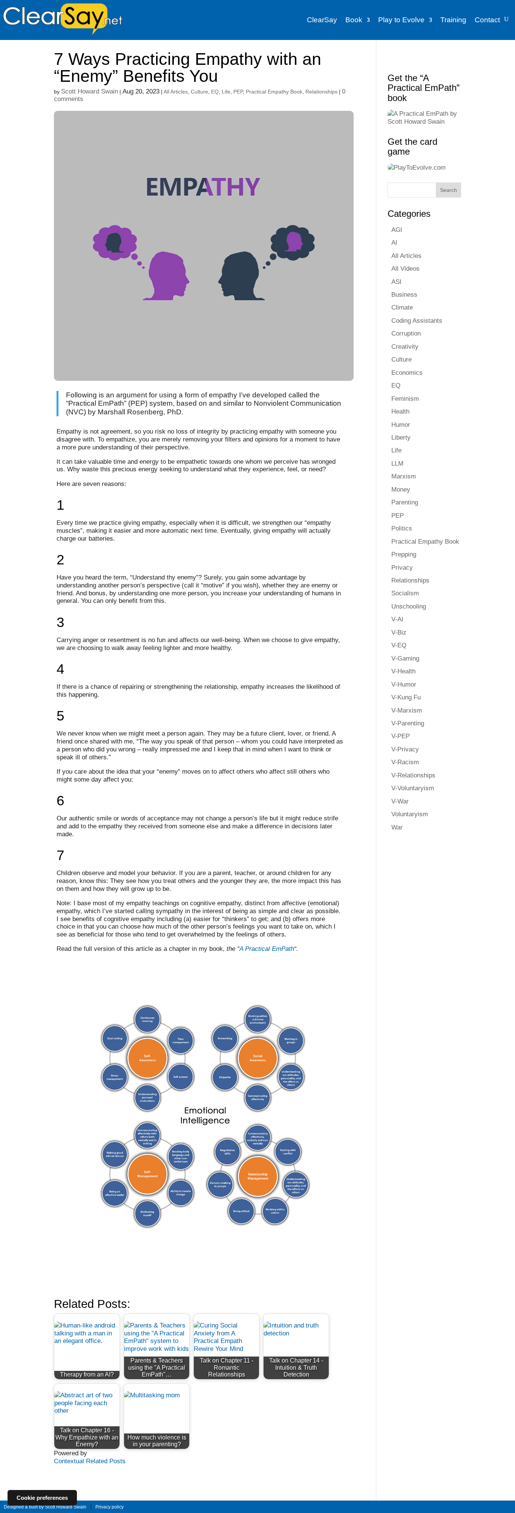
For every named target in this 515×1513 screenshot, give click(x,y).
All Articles (176, 92)
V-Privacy (405, 749)
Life (226, 92)
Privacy (402, 567)
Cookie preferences (42, 1498)
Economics (407, 372)
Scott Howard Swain (89, 91)
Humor (400, 424)
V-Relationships (413, 775)
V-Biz (398, 632)
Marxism (403, 476)
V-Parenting (407, 723)
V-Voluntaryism (412, 788)
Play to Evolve (401, 20)
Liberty (401, 437)
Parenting (404, 502)
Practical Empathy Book (274, 92)
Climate (402, 307)
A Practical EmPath (266, 948)
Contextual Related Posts (90, 1461)
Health (400, 411)
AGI (396, 229)
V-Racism (405, 762)
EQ (215, 92)
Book (353, 20)
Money (400, 489)
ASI (396, 281)
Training (453, 20)
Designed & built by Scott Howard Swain (45, 1507)
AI (394, 242)
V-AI (397, 619)
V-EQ (398, 645)
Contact (487, 20)
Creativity (404, 346)
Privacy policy (109, 1507)
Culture (199, 92)
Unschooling (408, 606)
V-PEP (400, 736)
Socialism (405, 593)
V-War (400, 801)
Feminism (405, 398)
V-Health (403, 671)
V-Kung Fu (406, 697)
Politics (401, 528)
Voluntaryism (409, 814)
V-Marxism (406, 710)
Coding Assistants (416, 320)
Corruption (406, 333)
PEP (238, 92)
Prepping (403, 554)
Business (404, 294)
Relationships (321, 92)
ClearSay (322, 20)
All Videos (405, 268)
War (397, 827)
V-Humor (403, 684)
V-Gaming (405, 658)
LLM (397, 463)
